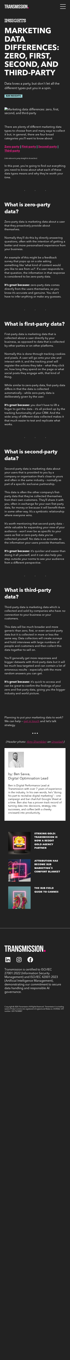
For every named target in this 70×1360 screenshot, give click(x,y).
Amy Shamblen (36, 741)
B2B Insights (13, 96)
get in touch (31, 721)
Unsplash (57, 741)
